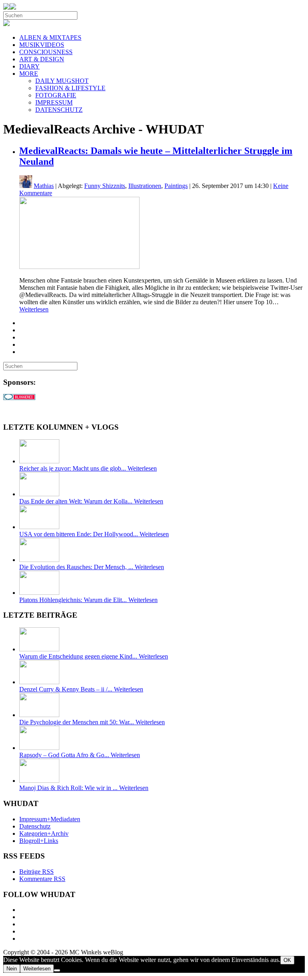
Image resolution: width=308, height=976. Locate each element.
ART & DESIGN (41, 59)
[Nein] (57, 970)
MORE (28, 73)
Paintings (176, 185)
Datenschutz (35, 826)
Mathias (44, 185)
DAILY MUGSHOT (62, 80)
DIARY (29, 66)
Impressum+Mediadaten (49, 819)
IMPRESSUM (54, 102)
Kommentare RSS (42, 878)
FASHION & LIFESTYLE (70, 88)
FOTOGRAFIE (55, 95)
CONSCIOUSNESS (46, 51)
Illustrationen (144, 185)
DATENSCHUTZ (59, 109)
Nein (11, 969)
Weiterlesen (34, 309)
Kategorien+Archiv (44, 833)
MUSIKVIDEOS (41, 44)
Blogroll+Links (38, 840)
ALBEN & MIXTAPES (50, 37)
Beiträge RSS (36, 871)
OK (287, 960)
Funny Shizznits (104, 185)
